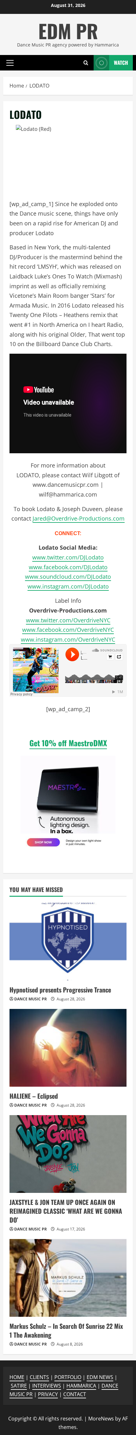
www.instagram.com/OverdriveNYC (68, 639)
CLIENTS (39, 1377)
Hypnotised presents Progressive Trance (60, 989)
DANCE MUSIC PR (30, 999)
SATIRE (19, 1385)
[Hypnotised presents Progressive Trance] (68, 942)
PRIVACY (48, 1394)
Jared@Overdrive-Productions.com (79, 518)
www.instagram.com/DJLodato (68, 586)
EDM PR (68, 30)
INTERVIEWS (46, 1385)
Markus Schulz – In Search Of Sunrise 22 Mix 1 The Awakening (66, 1330)
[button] (10, 62)
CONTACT (74, 1394)
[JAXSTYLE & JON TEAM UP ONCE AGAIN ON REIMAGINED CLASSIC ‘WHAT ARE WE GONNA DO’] (68, 1154)
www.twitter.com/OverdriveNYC (68, 620)
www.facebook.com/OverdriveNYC (68, 629)
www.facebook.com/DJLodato (68, 567)
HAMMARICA (81, 1385)
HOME (16, 1377)
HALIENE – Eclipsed (33, 1096)
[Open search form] (85, 63)
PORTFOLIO (67, 1377)
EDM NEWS (100, 1377)
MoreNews (101, 1418)
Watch (121, 62)
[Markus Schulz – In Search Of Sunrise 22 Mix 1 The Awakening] (68, 1278)
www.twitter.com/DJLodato (68, 557)
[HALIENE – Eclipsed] (68, 1048)
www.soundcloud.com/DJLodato (68, 576)
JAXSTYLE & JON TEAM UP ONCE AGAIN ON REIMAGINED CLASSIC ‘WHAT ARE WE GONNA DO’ (65, 1210)
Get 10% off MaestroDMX (68, 742)
